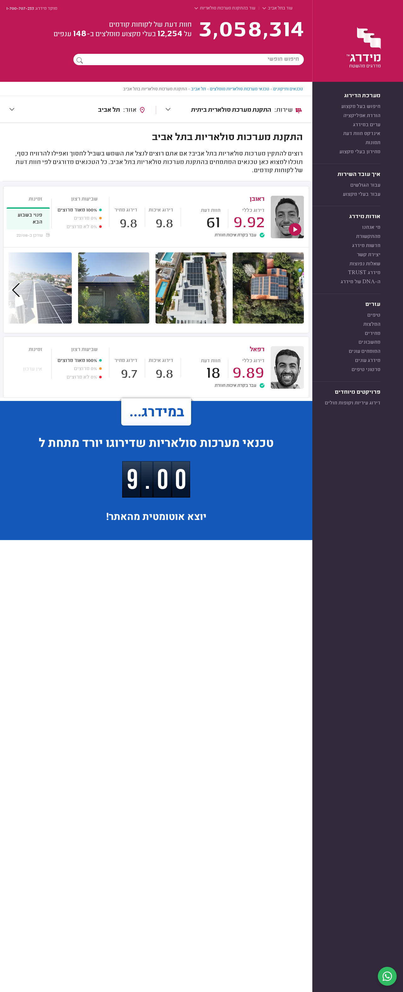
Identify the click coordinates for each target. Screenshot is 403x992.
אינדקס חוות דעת (361, 134)
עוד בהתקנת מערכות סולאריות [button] (227, 8)
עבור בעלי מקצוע (361, 194)
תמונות (373, 143)
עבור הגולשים (365, 185)
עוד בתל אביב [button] (279, 8)
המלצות (371, 324)
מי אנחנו (371, 227)
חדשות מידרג (366, 246)
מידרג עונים (367, 361)
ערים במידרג (366, 125)
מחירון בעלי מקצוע (359, 152)
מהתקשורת (368, 237)
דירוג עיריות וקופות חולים (352, 403)
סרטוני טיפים (366, 370)
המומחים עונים (364, 351)
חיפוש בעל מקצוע (360, 107)
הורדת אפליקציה (361, 116)
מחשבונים (369, 342)
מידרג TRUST (364, 273)
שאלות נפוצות (364, 264)
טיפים (373, 315)
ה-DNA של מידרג (360, 282)
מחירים (372, 333)
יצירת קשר (368, 255)
